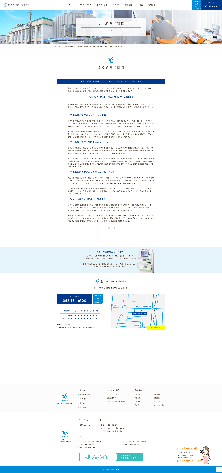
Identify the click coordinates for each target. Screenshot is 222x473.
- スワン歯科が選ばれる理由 (115, 401)
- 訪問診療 (137, 405)
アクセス (83, 399)
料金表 (82, 403)
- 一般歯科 (137, 394)
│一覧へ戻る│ (111, 228)
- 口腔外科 (137, 401)
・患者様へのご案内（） (76, 327)
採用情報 (83, 407)
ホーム (82, 390)
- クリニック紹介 (112, 394)
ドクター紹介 (85, 394)
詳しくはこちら (156, 328)
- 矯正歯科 (156, 394)
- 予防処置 (137, 398)
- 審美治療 (156, 398)
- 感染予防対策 (111, 398)
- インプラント (158, 401)
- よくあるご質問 (159, 405)
